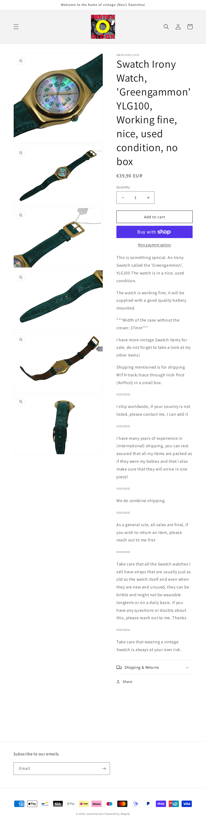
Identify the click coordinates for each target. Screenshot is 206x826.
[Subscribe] (104, 768)
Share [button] (128, 681)
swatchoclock (95, 814)
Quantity (123, 187)
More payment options (154, 245)
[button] (16, 27)
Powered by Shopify (117, 814)
